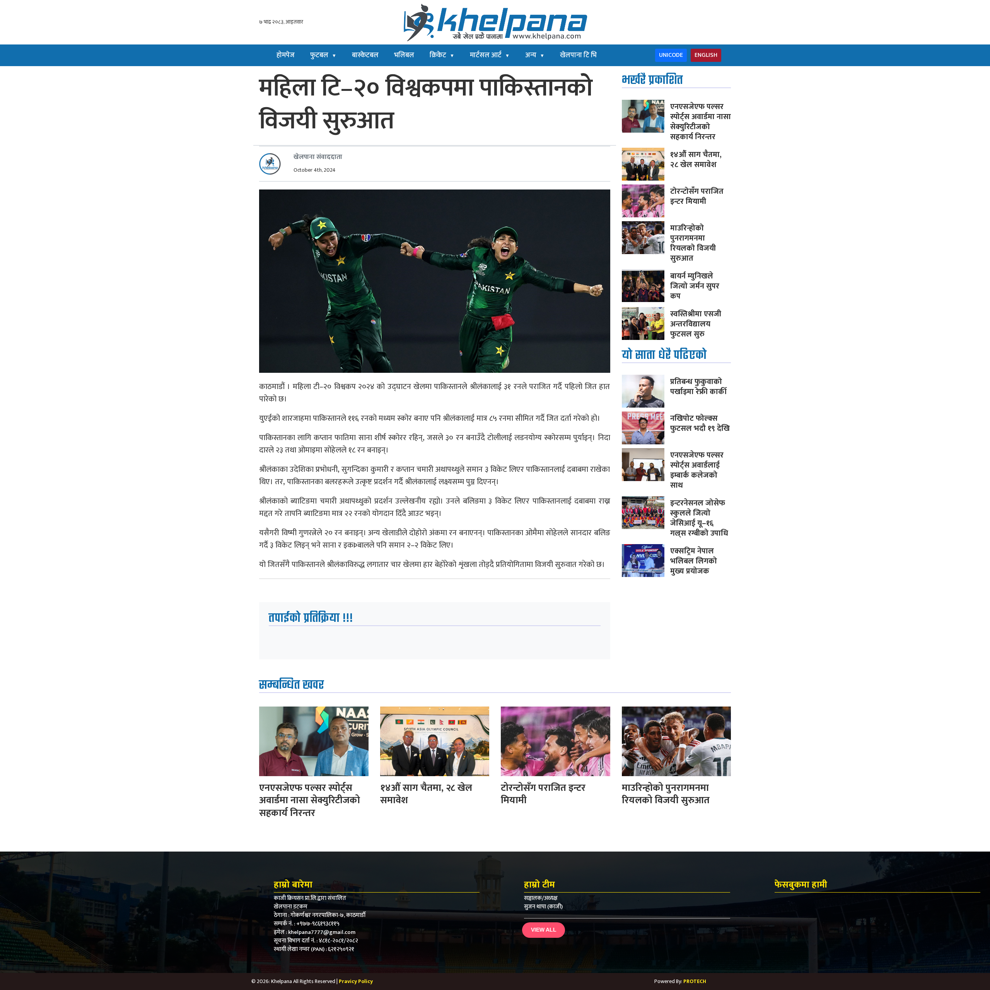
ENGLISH (706, 55)
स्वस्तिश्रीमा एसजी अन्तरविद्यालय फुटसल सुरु (695, 324)
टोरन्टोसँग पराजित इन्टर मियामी (697, 196)
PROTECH (694, 981)
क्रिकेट (442, 55)
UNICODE (671, 55)
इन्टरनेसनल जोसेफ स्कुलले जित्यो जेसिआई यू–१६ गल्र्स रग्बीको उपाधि (699, 518)
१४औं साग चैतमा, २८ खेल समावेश (696, 159)
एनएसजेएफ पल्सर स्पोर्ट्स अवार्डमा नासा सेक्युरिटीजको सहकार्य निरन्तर (700, 121)
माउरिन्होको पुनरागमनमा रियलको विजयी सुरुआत (693, 243)
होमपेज (286, 55)
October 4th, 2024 (315, 170)
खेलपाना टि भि (578, 55)
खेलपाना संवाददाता (318, 157)
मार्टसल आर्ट (490, 55)
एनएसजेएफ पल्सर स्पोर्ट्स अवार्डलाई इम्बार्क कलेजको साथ (697, 470)
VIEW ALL (543, 930)
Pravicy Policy (356, 981)
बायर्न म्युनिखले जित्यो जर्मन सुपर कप (694, 286)
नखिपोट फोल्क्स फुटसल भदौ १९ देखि (700, 423)
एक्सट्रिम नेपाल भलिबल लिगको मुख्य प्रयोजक (693, 561)
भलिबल (404, 55)
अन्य (534, 55)
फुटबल (323, 55)
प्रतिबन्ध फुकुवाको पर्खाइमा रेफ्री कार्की (698, 386)
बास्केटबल (365, 55)
